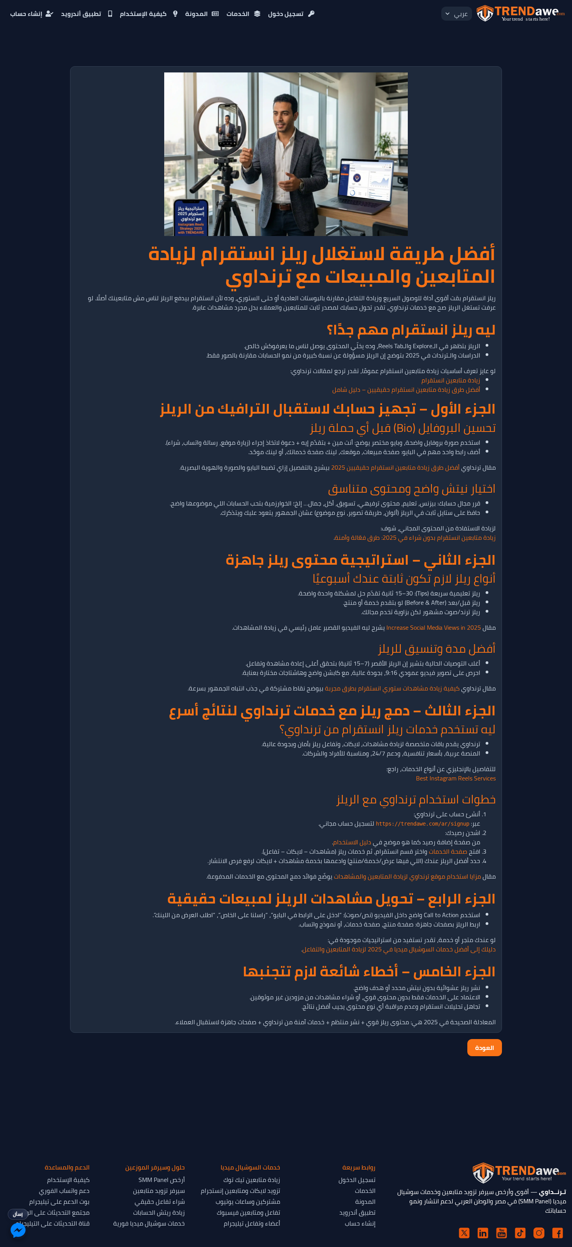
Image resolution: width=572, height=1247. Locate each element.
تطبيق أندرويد (81, 13)
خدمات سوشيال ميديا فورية (149, 1223)
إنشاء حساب (26, 13)
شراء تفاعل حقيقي (160, 1201)
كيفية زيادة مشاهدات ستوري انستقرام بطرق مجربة (392, 688)
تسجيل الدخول (357, 1179)
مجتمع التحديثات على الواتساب (50, 1212)
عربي (461, 13)
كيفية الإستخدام (143, 13)
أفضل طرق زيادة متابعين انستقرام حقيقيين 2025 (395, 467)
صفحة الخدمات (448, 851)
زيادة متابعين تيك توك (251, 1179)
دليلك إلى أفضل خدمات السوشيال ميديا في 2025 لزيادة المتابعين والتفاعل (399, 949)
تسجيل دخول (286, 13)
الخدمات (237, 13)
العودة (484, 1047)
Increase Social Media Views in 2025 (433, 627)
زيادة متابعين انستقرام (450, 380)
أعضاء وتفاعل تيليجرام (252, 1223)
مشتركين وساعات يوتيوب (248, 1201)
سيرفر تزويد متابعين (159, 1190)
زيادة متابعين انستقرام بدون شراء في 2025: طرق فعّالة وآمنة (415, 537)
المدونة (196, 13)
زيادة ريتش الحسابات (159, 1212)
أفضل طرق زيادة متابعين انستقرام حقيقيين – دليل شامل (406, 389)
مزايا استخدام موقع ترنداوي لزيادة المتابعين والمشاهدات (407, 876)
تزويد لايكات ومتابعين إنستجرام (240, 1190)
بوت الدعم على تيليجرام (59, 1201)
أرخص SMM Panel (162, 1179)
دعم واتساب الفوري (64, 1190)
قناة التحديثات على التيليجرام (52, 1223)
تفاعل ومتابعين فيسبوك (248, 1212)
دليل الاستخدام (352, 842)
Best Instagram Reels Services (456, 778)
